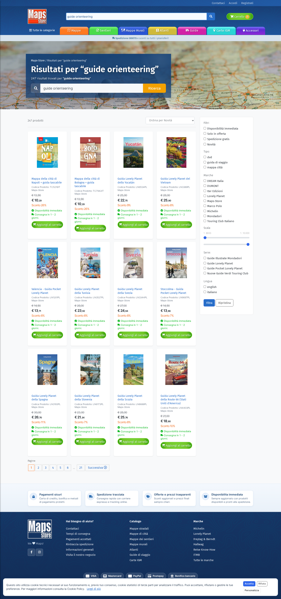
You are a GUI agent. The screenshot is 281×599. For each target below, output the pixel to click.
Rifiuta (262, 583)
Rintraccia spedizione (79, 544)
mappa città (215, 167)
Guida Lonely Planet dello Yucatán (130, 180)
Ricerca (154, 88)
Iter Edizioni (215, 191)
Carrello (241, 16)
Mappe (76, 30)
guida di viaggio (217, 162)
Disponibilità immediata (222, 128)
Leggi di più (94, 589)
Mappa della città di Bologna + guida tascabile (87, 182)
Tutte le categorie (43, 30)
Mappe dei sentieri (142, 539)
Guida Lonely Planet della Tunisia (87, 291)
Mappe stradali (139, 528)
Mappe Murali (135, 30)
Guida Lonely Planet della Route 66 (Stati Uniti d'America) (173, 399)
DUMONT (213, 186)
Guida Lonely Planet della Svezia (130, 291)
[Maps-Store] (38, 16)
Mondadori (214, 216)
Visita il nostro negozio (81, 555)
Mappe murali (138, 544)
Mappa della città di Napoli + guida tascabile (47, 180)
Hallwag (198, 544)
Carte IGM (223, 30)
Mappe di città (139, 533)
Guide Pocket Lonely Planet (224, 268)
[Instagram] (39, 552)
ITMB (196, 555)
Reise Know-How (204, 549)
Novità (211, 144)
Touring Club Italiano (220, 221)
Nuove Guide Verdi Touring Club (227, 273)
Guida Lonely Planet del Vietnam (175, 180)
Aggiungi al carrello (49, 225)
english (212, 287)
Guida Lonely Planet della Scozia (130, 397)
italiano (212, 292)
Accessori (252, 30)
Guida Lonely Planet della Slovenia (87, 397)
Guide (193, 30)
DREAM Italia (215, 181)
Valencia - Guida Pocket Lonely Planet (46, 291)
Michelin (212, 211)
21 (80, 467)
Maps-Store (38, 60)
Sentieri (105, 30)
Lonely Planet (216, 196)
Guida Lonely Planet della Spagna (44, 397)
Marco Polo (214, 206)
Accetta (249, 583)
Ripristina (224, 303)
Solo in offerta (216, 133)
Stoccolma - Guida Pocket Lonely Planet (173, 291)
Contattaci (72, 528)
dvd (209, 157)
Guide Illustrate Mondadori (224, 258)
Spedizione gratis (218, 139)
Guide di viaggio (140, 555)
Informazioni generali (80, 549)
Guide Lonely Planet (220, 263)
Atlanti (164, 30)
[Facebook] (31, 552)
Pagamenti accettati (78, 539)
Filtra (209, 303)
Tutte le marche (203, 560)
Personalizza (252, 590)
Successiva (96, 467)
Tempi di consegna (78, 533)
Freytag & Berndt (204, 539)
